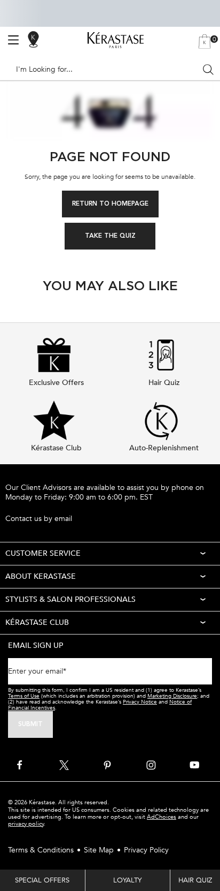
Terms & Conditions (41, 850)
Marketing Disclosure (172, 696)
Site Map (99, 850)
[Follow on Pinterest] (107, 765)
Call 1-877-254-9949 (40, 507)
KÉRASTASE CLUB (37, 622)
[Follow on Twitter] (64, 765)
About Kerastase (40, 576)
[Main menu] (13, 40)
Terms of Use (24, 696)
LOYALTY (127, 880)
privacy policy (26, 824)
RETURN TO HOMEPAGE (110, 204)
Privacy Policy (146, 850)
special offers (42, 880)
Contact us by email (38, 519)
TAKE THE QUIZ (110, 236)
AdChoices (161, 817)
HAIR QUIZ (195, 880)
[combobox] (105, 69)
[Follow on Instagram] (151, 765)
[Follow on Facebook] (20, 765)
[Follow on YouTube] (194, 765)
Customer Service (43, 553)
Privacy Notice (140, 702)
